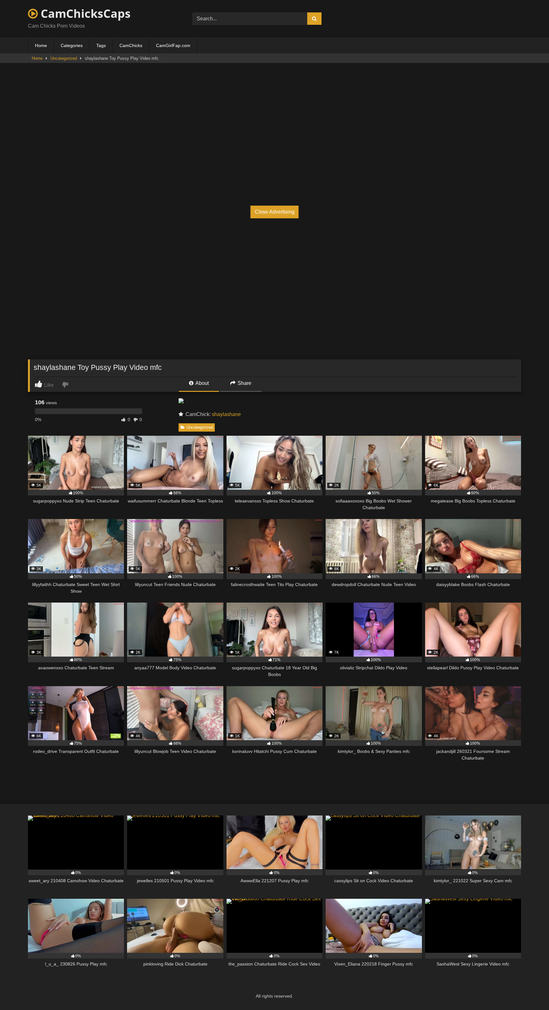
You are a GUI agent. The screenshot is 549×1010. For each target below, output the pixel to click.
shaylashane (226, 414)
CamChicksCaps (84, 13)
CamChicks (130, 45)
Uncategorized (64, 58)
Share (243, 383)
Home (41, 45)
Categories (72, 45)
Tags (101, 45)
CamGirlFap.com (173, 45)
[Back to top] (529, 991)
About (201, 383)
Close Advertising (275, 212)
